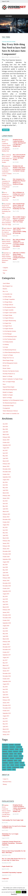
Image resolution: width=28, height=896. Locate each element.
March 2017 (6, 665)
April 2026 (5, 432)
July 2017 (5, 660)
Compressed (5, 878)
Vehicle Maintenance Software (10, 410)
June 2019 (5, 599)
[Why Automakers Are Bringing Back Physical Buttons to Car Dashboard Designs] (7, 179)
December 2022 (7, 519)
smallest (16, 762)
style (8, 765)
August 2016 (6, 684)
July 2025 (5, 450)
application (5, 744)
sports (4, 765)
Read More (5, 129)
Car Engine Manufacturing (9, 320)
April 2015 (5, 726)
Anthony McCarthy (15, 57)
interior (15, 756)
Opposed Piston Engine (8, 387)
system (12, 765)
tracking (9, 767)
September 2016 (7, 681)
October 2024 (6, 474)
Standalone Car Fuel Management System (13, 400)
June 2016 (5, 689)
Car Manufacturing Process (9, 349)
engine (20, 751)
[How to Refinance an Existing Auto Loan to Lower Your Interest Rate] (7, 192)
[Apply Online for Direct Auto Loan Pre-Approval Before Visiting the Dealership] (7, 228)
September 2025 (7, 445)
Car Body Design (7, 296)
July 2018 (5, 628)
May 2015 (5, 724)
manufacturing (19, 758)
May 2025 (5, 455)
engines (11, 753)
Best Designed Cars (7, 286)
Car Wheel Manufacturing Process (11, 352)
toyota (4, 767)
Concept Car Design (8, 355)
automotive (12, 746)
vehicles (9, 769)
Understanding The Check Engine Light (12, 820)
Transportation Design (8, 405)
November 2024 (7, 471)
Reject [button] (24, 892)
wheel (14, 769)
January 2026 (6, 439)
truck (22, 767)
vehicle (4, 769)
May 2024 (5, 487)
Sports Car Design (7, 397)
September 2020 (7, 559)
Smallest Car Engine (8, 395)
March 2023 (6, 511)
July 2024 (5, 482)
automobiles (5, 746)
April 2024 (5, 490)
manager (12, 758)
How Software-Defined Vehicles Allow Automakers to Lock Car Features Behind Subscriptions (19, 243)
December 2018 (7, 615)
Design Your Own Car (8, 357)
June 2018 (5, 631)
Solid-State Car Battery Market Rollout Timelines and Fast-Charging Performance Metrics (19, 256)
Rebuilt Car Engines (8, 392)
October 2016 (6, 678)
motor (15, 760)
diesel (21, 749)
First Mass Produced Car (9, 373)
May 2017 (5, 662)
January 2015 (6, 734)
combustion (18, 746)
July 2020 (5, 564)
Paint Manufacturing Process (10, 389)
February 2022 (6, 540)
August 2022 (6, 524)
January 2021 (6, 548)
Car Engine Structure (8, 328)
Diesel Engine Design (8, 360)
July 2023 (5, 501)
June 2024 (5, 485)
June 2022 (5, 530)
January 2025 (6, 466)
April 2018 (5, 636)
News (4, 384)
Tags (4, 273)
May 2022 (5, 532)
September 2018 (7, 623)
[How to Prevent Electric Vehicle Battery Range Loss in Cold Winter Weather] (7, 154)
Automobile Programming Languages (12, 872)
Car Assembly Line (7, 294)
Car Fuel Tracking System (9, 339)
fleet (15, 753)
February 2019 (6, 609)
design (16, 749)
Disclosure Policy (7, 781)
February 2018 (6, 641)
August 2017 (6, 657)
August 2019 (6, 593)
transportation (16, 767)
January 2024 (6, 498)
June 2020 (5, 567)
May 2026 (5, 429)
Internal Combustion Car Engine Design (12, 379)
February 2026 (6, 437)
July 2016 (5, 686)
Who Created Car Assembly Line (11, 413)
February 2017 (6, 668)
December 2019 (7, 583)
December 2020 (7, 551)
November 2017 (7, 649)
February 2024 (6, 495)
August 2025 (6, 447)
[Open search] (24, 16)
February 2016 (6, 700)
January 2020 (6, 580)
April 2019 (5, 604)
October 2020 (6, 556)
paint (20, 760)
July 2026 (5, 424)
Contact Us (5, 779)
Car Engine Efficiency (8, 318)
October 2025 (6, 442)
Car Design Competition (9, 299)
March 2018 (6, 639)
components (5, 749)
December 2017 (7, 647)
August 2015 (6, 716)
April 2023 (5, 508)
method (4, 760)
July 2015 (5, 718)
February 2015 (6, 731)
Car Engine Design (7, 315)
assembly (11, 744)
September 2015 (7, 713)
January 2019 (6, 612)
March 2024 (6, 493)
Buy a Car (5, 291)
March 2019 (6, 607)
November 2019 (7, 585)
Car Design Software (8, 304)
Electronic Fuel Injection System (11, 371)
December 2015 (7, 705)
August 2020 (6, 562)
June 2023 (5, 503)
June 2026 (5, 426)
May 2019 (5, 601)
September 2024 (7, 477)
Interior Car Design (7, 376)
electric (10, 751)
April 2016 (5, 694)
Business (5, 288)
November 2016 (7, 676)
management (5, 758)
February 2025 (6, 463)
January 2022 (6, 543)
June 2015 (5, 721)
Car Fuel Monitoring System (10, 336)
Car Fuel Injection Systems (8, 41)
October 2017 (6, 652)
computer (12, 749)
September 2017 (7, 655)
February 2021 (6, 546)
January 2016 (6, 702)
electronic (15, 751)
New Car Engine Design (9, 381)
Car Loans (5, 347)
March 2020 (6, 575)
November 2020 (7, 554)
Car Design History (7, 302)
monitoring (10, 760)
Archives (5, 270)
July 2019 (5, 596)
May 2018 (5, 633)
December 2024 (7, 469)
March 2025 (6, 461)
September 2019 (7, 591)
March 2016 (6, 697)
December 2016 (7, 673)
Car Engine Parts (7, 323)
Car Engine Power (7, 326)
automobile (17, 744)
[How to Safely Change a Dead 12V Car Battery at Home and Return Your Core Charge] (7, 217)
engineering (5, 753)
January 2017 (6, 670)
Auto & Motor (6, 283)
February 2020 (6, 578)
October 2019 (6, 588)
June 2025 (5, 453)
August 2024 (6, 479)
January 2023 (6, 516)
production (5, 762)
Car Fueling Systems (8, 341)
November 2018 (7, 617)
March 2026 (6, 434)
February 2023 (6, 514)
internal (21, 756)
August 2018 (6, 625)
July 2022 (5, 527)
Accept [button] (18, 892)
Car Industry (6, 344)
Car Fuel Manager (7, 334)
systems (17, 765)
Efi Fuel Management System (10, 363)
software (22, 762)
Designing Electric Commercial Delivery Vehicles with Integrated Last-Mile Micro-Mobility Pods (19, 143)
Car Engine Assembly (8, 310)
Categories (5, 267)
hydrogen (5, 756)
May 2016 (5, 692)
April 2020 (5, 572)
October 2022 (6, 522)
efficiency (5, 751)
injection (10, 756)
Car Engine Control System (9, 312)
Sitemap (5, 784)
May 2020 (5, 570)
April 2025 (5, 458)
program (11, 762)
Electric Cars (6, 365)
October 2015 (6, 710)
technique (22, 765)
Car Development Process (9, 307)
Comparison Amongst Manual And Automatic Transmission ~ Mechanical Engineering (12, 843)
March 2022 (6, 538)
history (19, 753)
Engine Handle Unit (7, 866)
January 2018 (6, 644)
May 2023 (5, 506)
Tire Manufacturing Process (9, 403)
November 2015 (7, 708)
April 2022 (5, 535)
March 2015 (6, 729)
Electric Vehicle (6, 368)
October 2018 (6, 620)
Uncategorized (6, 408)
